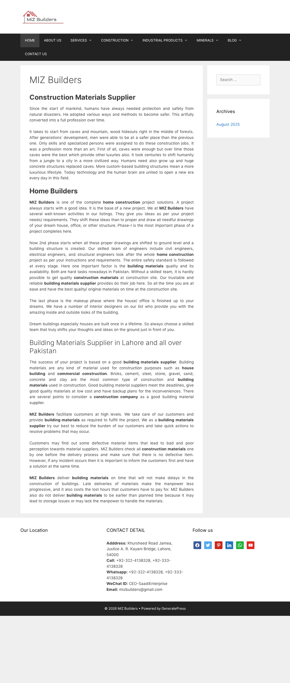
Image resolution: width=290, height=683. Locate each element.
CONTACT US (36, 54)
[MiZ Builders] (43, 16)
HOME (30, 40)
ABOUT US (52, 40)
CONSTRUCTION (114, 40)
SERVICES (78, 40)
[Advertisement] (145, 649)
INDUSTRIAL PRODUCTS (163, 40)
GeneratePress (174, 608)
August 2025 (228, 124)
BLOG (232, 40)
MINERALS (205, 40)
